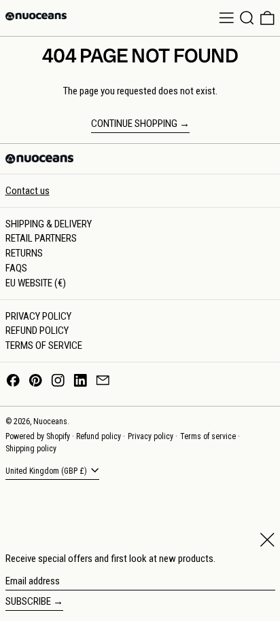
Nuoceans (50, 421)
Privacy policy (150, 436)
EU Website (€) (35, 283)
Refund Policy (37, 330)
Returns (24, 253)
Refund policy (98, 436)
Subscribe (28, 601)
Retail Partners (41, 238)
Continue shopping (134, 123)
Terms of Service (43, 345)
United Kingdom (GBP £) (47, 471)
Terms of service (208, 436)
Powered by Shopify (37, 436)
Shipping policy (30, 448)
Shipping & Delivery (48, 224)
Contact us (27, 191)
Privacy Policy (38, 316)
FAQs (16, 268)
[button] (247, 18)
